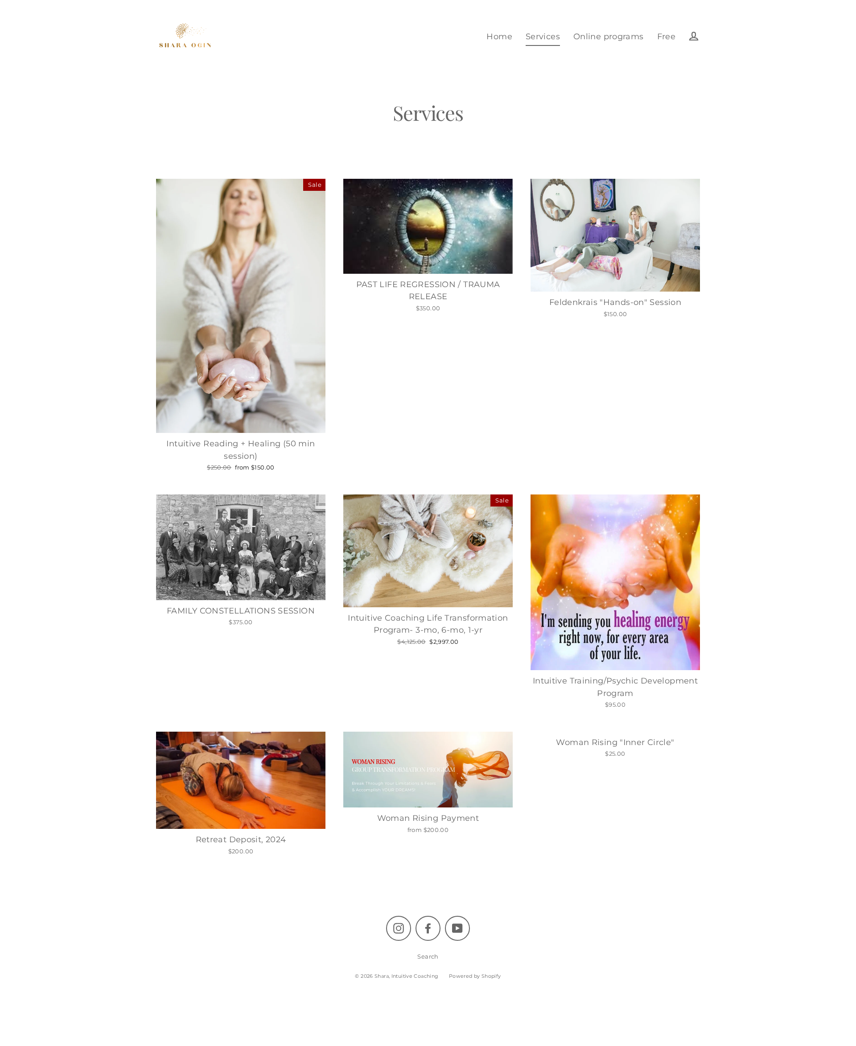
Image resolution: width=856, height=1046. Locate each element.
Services (543, 36)
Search (427, 956)
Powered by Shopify (475, 976)
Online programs (608, 36)
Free (666, 36)
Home (499, 36)
